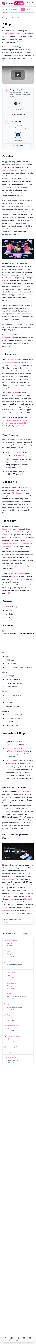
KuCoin (24, 744)
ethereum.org (12, 1057)
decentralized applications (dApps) (15, 543)
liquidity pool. (23, 455)
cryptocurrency (8, 170)
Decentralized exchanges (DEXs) (14, 423)
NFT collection (16, 493)
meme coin (27, 28)
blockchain (17, 33)
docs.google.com (13, 1025)
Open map (19, 145)
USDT (10, 808)
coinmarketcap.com (14, 1036)
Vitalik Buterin (22, 532)
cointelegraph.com (13, 962)
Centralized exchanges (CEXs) (13, 420)
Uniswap (26, 426)
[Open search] (28, 3)
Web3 (4, 283)
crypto (6, 338)
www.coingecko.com (14, 1047)
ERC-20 (13, 359)
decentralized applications (12, 566)
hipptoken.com (12, 940)
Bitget (18, 335)
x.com (9, 951)
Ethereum (9, 33)
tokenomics (14, 393)
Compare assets (19, 114)
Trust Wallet (23, 751)
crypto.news (12, 972)
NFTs (11, 278)
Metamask (12, 751)
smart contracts (8, 546)
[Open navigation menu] (33, 3)
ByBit (17, 744)
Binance (11, 744)
